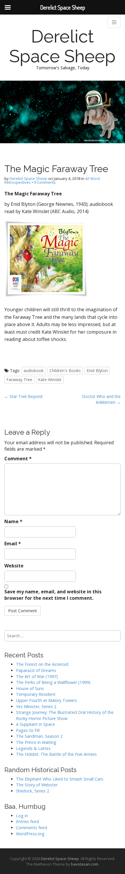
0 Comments (45, 182)
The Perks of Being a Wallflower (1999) (53, 682)
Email (12, 543)
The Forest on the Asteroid (42, 664)
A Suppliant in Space (35, 724)
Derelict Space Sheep (62, 46)
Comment (18, 458)
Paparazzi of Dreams (36, 670)
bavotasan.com (84, 864)
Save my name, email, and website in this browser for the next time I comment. (52, 594)
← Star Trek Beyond (23, 396)
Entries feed (27, 821)
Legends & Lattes (33, 748)
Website (14, 565)
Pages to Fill (28, 730)
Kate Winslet (50, 379)
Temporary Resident (36, 694)
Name (13, 521)
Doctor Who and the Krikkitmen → (101, 399)
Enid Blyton (97, 370)
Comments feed (31, 827)
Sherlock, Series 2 (32, 791)
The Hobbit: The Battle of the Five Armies (56, 754)
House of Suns (30, 688)
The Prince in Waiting (36, 742)
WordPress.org (30, 833)
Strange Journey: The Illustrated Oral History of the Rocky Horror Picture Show (65, 715)
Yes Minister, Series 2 (36, 706)
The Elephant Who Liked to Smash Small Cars (59, 779)
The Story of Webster (37, 785)
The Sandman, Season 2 (39, 736)
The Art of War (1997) (37, 676)
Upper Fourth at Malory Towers (46, 700)
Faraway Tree (19, 379)
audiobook (34, 370)
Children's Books (65, 370)
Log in (22, 815)
